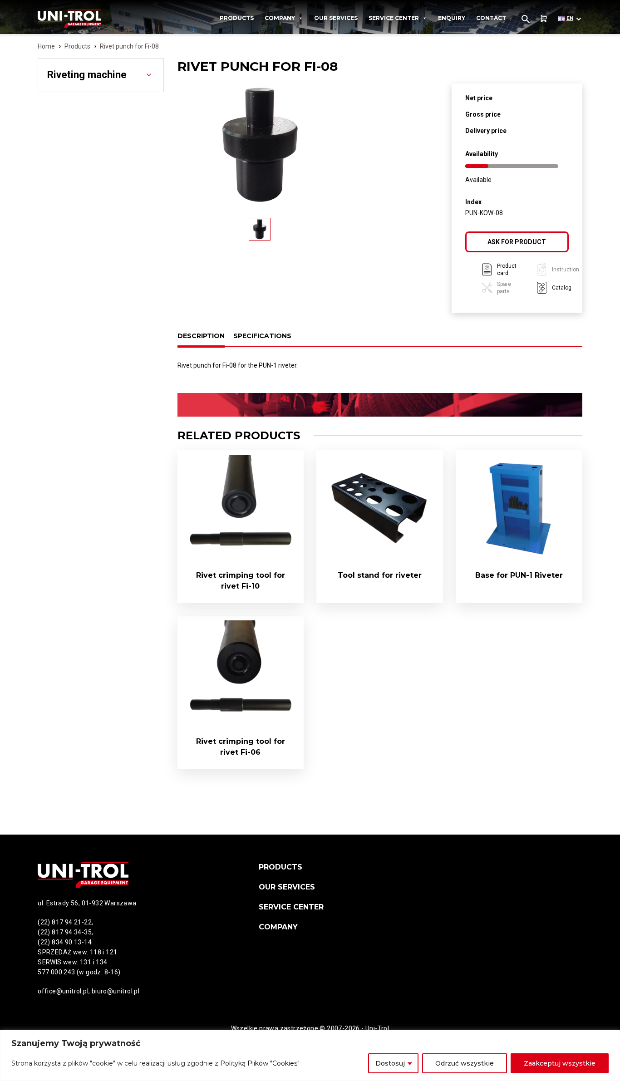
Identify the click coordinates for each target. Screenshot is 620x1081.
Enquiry (451, 18)
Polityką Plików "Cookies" (260, 1063)
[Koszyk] (544, 19)
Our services (336, 18)
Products (237, 18)
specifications (262, 336)
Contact (491, 18)
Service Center (394, 18)
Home (46, 46)
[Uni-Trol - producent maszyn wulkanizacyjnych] (83, 18)
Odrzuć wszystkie (464, 1063)
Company (280, 18)
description (201, 336)
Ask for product (516, 242)
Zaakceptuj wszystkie (559, 1063)
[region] (310, 1055)
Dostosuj (390, 1063)
